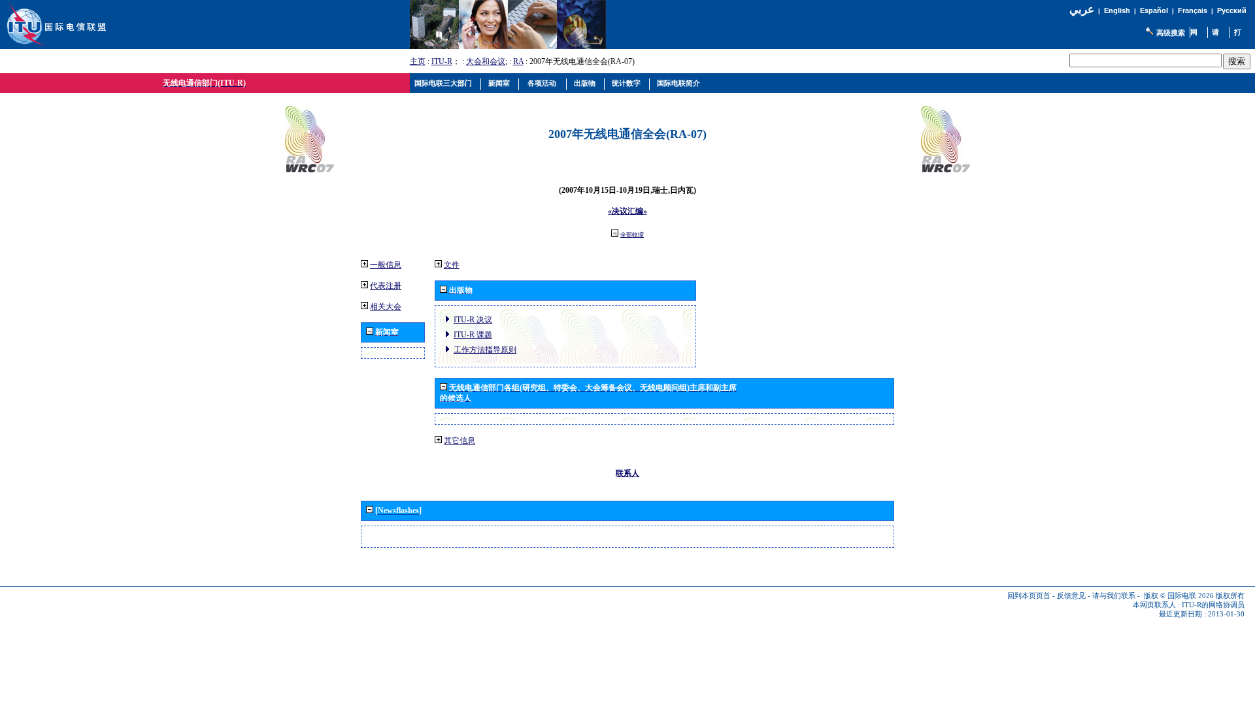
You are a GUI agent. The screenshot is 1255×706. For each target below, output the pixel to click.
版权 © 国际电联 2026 (1179, 595)
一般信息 (385, 264)
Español (1154, 10)
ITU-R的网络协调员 (1213, 605)
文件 (452, 264)
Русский (1232, 10)
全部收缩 (632, 234)
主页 (418, 61)
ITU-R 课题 (473, 334)
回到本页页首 (1028, 595)
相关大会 (385, 306)
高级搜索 (1170, 33)
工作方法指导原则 (485, 349)
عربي (1081, 9)
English (1117, 10)
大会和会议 (485, 61)
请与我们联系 (1113, 595)
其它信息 (459, 440)
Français (1192, 10)
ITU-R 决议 (473, 319)
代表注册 (385, 285)
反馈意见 (1071, 595)
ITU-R (441, 61)
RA (518, 61)
